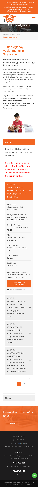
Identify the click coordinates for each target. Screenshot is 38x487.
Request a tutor (22, 456)
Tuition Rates (14, 458)
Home (7, 35)
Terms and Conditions (14, 466)
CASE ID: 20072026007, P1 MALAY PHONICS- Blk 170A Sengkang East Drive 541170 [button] (16, 190)
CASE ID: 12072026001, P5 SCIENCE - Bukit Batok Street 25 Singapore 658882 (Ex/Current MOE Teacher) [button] (15, 333)
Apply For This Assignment (19, 284)
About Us (12, 456)
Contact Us (24, 458)
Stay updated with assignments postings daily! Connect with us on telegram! (19, 3)
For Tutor (15, 35)
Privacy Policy (27, 466)
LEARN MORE (11, 423)
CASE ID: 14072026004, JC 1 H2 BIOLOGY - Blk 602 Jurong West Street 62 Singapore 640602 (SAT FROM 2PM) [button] (17, 307)
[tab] (19, 142)
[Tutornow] (9, 18)
